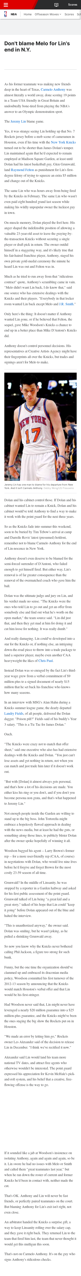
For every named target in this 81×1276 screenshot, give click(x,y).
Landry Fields (13, 713)
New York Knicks (63, 142)
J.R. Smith (66, 304)
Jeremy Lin (18, 121)
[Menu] (6, 4)
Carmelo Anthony (53, 89)
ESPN (23, 4)
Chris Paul (45, 660)
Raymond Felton (22, 169)
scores (72, 4)
